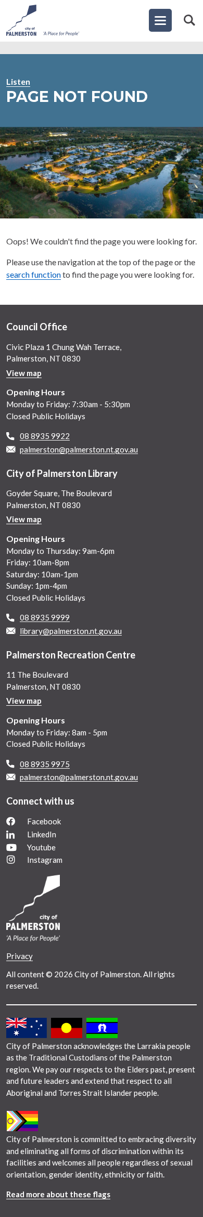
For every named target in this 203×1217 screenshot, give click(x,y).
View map (24, 373)
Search (189, 20)
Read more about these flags (58, 1194)
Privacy (19, 956)
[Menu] (160, 20)
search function (33, 274)
